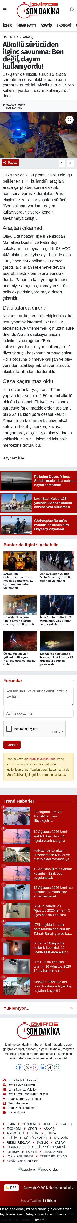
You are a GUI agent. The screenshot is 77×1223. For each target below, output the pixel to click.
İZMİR (7, 25)
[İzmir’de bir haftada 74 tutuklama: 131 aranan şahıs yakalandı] (57, 604)
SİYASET (66, 1124)
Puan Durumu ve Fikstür (24, 1098)
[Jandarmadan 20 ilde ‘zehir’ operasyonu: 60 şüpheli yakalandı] (57, 561)
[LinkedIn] (42, 1067)
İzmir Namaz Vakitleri (22, 1089)
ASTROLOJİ (15, 1133)
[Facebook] (19, 1067)
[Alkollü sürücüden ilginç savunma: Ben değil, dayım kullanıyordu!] (38, 135)
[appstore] (27, 1170)
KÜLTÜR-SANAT (35, 1138)
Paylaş (12, 162)
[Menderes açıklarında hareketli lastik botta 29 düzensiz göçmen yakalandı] (57, 641)
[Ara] (72, 10)
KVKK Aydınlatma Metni (23, 1161)
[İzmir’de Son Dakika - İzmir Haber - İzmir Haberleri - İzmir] (38, 9)
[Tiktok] (50, 1067)
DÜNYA (50, 1133)
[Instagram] (34, 1067)
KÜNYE (31, 1151)
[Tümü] (72, 1008)
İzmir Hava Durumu (21, 1085)
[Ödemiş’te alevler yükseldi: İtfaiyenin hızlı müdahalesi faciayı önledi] (20, 641)
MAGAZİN (61, 1138)
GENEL (48, 1124)
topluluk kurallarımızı (43, 759)
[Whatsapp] (57, 1067)
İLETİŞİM (13, 1151)
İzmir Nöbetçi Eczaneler (24, 1080)
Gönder (12, 745)
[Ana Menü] (5, 10)
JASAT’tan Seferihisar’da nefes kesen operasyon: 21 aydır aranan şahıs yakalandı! (18, 580)
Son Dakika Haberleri (22, 1108)
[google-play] (48, 1170)
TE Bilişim (49, 1200)
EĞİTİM (12, 1138)
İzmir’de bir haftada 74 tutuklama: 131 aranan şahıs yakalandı (55, 620)
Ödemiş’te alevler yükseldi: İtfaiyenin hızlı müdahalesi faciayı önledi (19, 659)
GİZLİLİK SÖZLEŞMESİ (48, 1147)
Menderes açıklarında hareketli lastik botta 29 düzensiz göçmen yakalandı (56, 659)
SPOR (32, 1128)
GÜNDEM (29, 1124)
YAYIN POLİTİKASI (20, 1156)
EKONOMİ (63, 25)
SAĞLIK (42, 1142)
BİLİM (35, 1133)
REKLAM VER (53, 1151)
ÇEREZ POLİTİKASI (54, 1156)
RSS (13, 1187)
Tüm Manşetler (18, 1103)
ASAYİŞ (46, 25)
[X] (27, 1067)
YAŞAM (60, 1142)
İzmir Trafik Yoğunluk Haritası (28, 1094)
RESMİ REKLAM (18, 1142)
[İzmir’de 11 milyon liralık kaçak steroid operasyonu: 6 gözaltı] (20, 604)
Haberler (10, 37)
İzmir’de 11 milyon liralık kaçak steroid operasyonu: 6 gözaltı (18, 620)
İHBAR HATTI (26, 25)
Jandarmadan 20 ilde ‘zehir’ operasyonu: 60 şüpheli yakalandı (55, 577)
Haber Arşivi (16, 1112)
